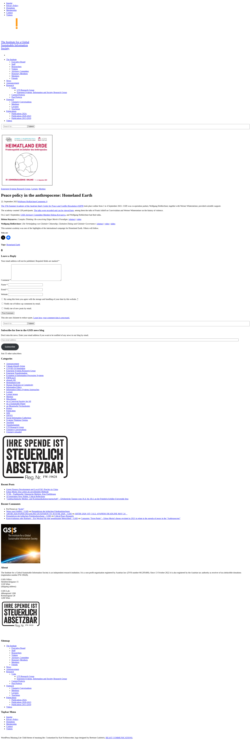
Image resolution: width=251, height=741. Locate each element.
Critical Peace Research (64, 516)
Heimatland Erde (13, 382)
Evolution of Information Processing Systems (25, 375)
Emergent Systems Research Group (15, 189)
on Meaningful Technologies (18, 406)
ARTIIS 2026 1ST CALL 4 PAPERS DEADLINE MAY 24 (101, 514)
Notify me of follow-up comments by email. (22, 304)
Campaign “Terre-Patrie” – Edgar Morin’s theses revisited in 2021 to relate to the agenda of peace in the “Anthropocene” (130, 518)
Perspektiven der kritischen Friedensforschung (51, 511)
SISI (8, 413)
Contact (9, 12)
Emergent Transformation (16, 373)
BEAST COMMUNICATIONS (119, 738)
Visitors (9, 15)
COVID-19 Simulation (15, 368)
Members (15, 76)
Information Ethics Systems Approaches (22, 389)
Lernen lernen (12, 394)
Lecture (34, 189)
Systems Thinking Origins (17, 420)
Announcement (12, 83)
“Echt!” (21, 509)
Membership (11, 10)
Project (9, 408)
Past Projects (17, 97)
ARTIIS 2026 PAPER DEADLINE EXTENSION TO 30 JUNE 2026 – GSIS (39, 514)
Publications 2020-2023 (21, 116)
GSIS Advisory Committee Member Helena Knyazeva (43, 215)
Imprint (9, 3)
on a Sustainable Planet (15, 404)
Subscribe (10, 346)
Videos (9, 121)
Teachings (16, 109)
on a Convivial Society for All (18, 401)
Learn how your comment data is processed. (51, 318)
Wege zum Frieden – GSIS (17, 511)
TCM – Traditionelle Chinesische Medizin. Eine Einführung (31, 494)
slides (113, 224)
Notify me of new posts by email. (18, 308)
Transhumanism (12, 425)
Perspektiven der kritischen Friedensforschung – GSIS (28, 516)
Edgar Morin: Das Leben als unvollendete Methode (27, 492)
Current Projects (18, 95)
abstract (72, 219)
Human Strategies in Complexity (19, 385)
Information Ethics (14, 387)
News (8, 81)
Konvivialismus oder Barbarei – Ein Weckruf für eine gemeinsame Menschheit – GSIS (42, 518)
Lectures (15, 106)
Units (14, 88)
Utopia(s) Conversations (22, 102)
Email (4, 289)
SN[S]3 (9, 415)
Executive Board (18, 62)
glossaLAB (11, 380)
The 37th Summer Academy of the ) (42, 206)
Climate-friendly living (15, 366)
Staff (13, 64)
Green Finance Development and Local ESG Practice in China (32, 489)
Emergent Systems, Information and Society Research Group (42, 92)
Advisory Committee (20, 71)
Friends (15, 78)
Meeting (42, 189)
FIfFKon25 (11, 378)
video (79, 219)
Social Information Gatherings (18, 418)
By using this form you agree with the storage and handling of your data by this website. (41, 299)
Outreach (10, 99)
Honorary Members (20, 74)
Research (10, 85)
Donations (10, 8)
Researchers (16, 66)
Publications (11, 111)
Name (4, 285)
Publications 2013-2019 (21, 118)
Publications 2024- (19, 114)
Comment (6, 280)
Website (4, 294)
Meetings (15, 104)
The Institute (11, 59)
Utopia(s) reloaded (14, 432)
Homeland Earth (13, 245)
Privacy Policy (12, 5)
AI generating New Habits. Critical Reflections (25, 496)
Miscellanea (11, 399)
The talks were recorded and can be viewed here (54, 210)
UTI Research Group (25, 90)
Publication (11, 411)
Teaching (10, 422)
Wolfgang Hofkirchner (27, 201)
